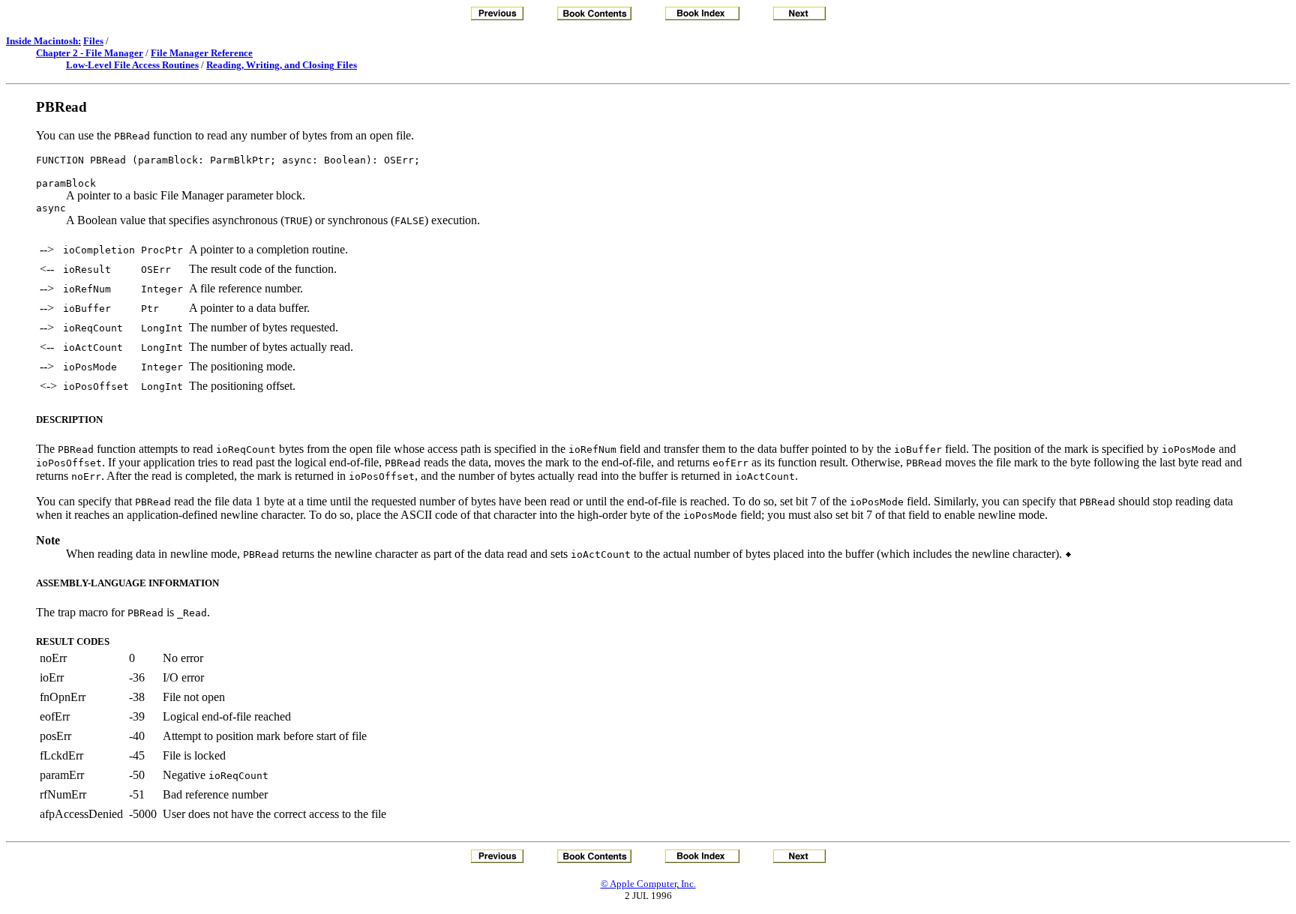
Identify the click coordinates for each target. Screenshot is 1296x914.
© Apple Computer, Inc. (648, 883)
